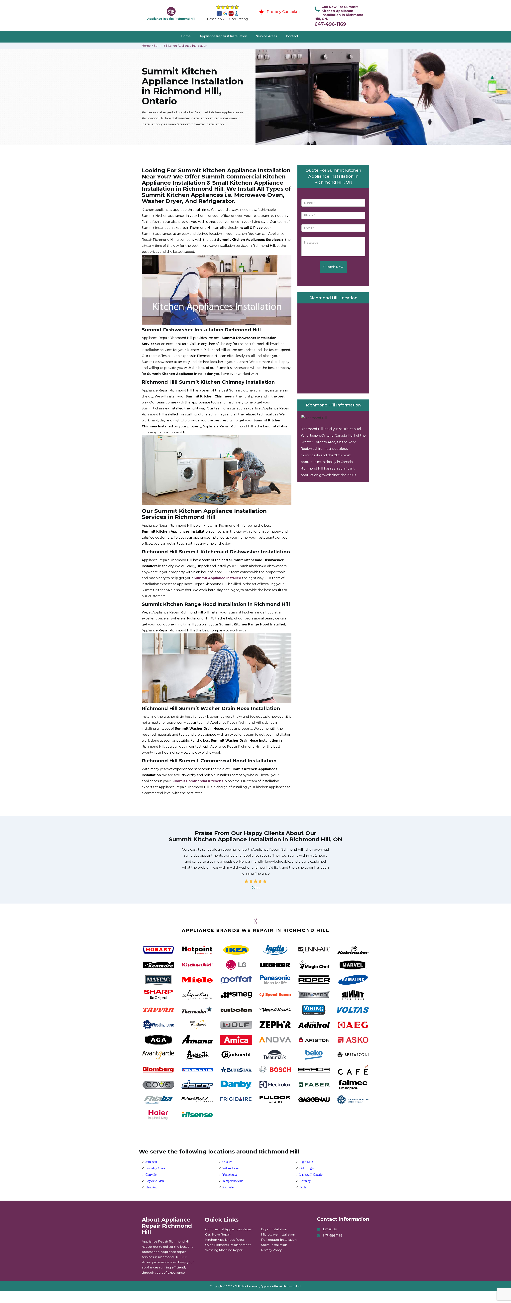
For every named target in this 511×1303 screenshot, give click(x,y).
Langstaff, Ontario (311, 1174)
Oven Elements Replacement (228, 1245)
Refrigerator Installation (279, 1240)
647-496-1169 (330, 24)
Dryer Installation (274, 1229)
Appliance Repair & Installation (223, 36)
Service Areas (266, 36)
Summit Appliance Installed (217, 578)
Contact (292, 36)
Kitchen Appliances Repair (225, 1240)
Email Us (330, 1229)
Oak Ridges (306, 1168)
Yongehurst (229, 1174)
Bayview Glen (155, 1181)
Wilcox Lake (230, 1168)
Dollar (303, 1187)
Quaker (227, 1161)
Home (186, 36)
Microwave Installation (278, 1234)
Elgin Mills (306, 1161)
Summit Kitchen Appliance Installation (180, 46)
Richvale (228, 1187)
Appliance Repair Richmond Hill (280, 1286)
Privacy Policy (271, 1250)
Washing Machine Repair (224, 1250)
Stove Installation (274, 1245)
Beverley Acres (155, 1168)
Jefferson (151, 1161)
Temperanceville (232, 1181)
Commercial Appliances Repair (229, 1229)
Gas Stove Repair (218, 1234)
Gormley (305, 1181)
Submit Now (333, 267)
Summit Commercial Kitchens (197, 781)
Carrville (151, 1174)
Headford (151, 1187)
